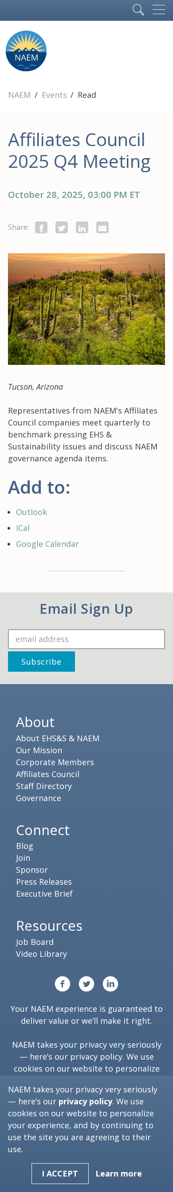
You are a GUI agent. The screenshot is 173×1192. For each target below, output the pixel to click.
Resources (49, 925)
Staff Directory (44, 786)
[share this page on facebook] (41, 227)
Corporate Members (55, 762)
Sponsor (32, 869)
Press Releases (44, 881)
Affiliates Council (47, 774)
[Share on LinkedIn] (82, 227)
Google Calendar (47, 543)
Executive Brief (44, 893)
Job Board (35, 942)
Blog (24, 845)
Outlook (31, 512)
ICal (23, 527)
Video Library (41, 953)
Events (55, 94)
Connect (43, 829)
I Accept (60, 1173)
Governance (38, 798)
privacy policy (96, 1056)
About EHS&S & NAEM (57, 738)
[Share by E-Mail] (102, 227)
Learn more (118, 1173)
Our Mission (39, 750)
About (35, 721)
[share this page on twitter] (61, 227)
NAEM (20, 94)
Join (23, 857)
